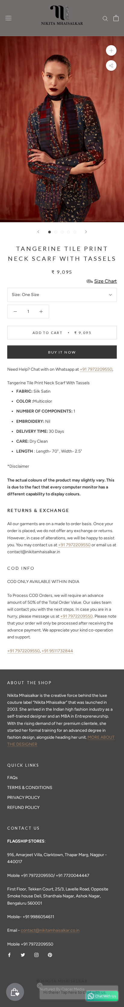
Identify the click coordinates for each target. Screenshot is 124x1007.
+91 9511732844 (57, 650)
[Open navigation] (8, 18)
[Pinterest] (50, 954)
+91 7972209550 (96, 369)
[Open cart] (116, 18)
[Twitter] (23, 954)
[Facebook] (9, 954)
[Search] (105, 18)
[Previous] (38, 231)
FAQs (12, 777)
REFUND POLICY (23, 807)
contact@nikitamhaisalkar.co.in (50, 930)
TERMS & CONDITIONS (29, 787)
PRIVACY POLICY (23, 797)
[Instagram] (36, 954)
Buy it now (62, 352)
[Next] (86, 231)
